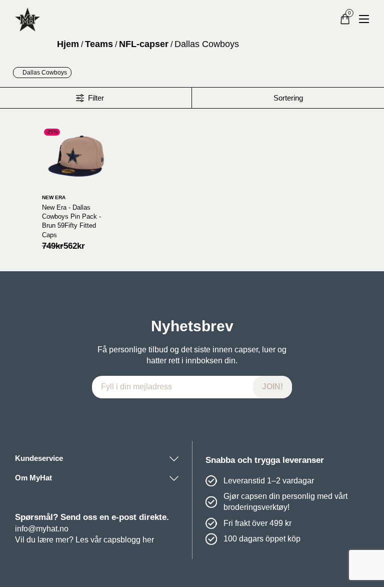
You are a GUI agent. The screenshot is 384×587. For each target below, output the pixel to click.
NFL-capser (143, 44)
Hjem (68, 44)
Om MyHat (33, 478)
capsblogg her (129, 539)
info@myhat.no (41, 528)
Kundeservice (39, 458)
